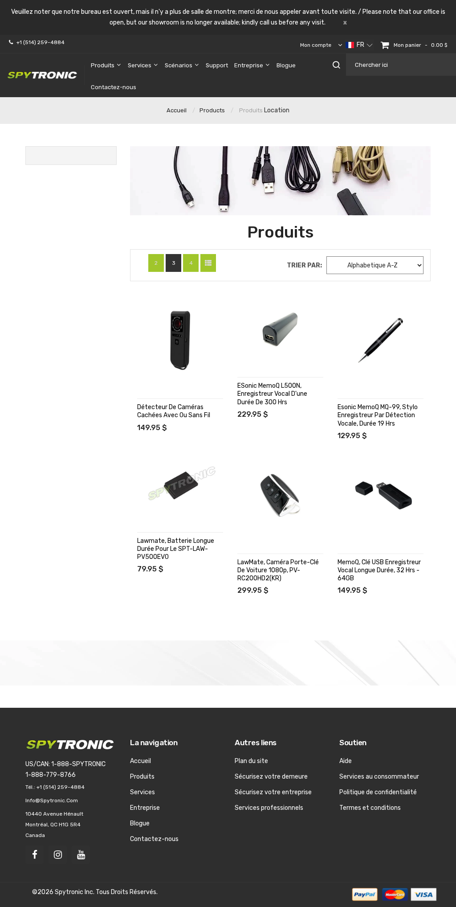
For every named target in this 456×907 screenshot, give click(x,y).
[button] (359, 45)
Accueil (177, 110)
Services (142, 792)
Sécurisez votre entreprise (273, 792)
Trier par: (304, 265)
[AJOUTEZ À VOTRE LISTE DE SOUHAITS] (145, 320)
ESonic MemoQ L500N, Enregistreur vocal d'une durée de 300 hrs (272, 394)
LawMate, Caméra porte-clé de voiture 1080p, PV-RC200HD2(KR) (278, 570)
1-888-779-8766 (50, 775)
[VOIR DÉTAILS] (145, 302)
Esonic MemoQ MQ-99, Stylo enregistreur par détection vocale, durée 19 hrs (378, 415)
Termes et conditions (370, 808)
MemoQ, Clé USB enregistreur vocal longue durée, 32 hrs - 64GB (379, 570)
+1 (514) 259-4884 (40, 42)
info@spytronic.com (51, 800)
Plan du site (251, 761)
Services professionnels (269, 808)
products (212, 110)
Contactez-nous (154, 839)
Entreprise (145, 808)
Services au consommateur (379, 776)
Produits (251, 110)
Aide (345, 761)
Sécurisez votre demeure (271, 776)
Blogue (140, 823)
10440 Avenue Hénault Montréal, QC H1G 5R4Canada (54, 824)
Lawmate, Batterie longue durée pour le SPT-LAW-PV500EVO (175, 549)
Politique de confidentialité (378, 792)
